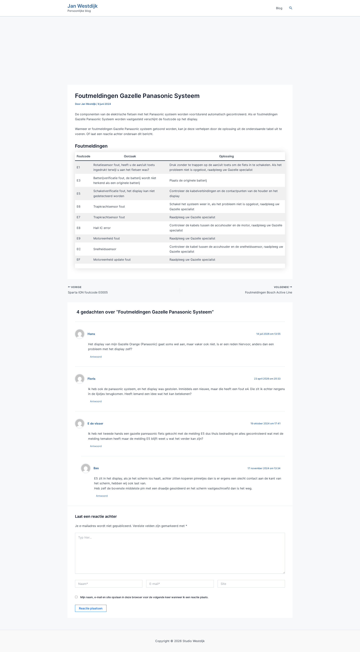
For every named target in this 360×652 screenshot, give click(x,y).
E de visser (95, 423)
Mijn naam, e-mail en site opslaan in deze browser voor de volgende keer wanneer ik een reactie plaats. (144, 597)
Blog (279, 8)
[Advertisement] (180, 44)
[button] (290, 8)
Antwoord (96, 356)
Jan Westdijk (83, 6)
